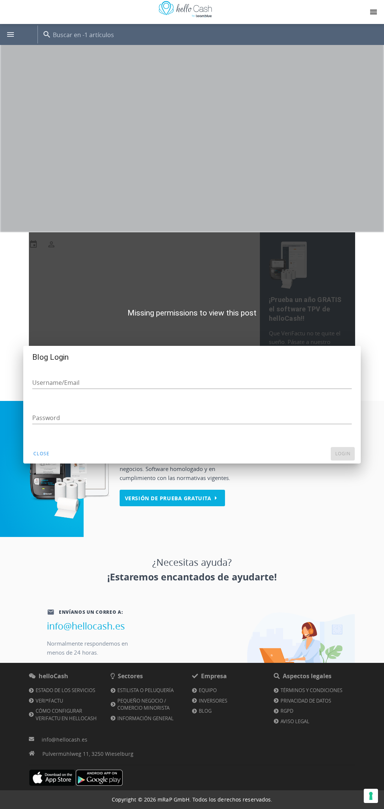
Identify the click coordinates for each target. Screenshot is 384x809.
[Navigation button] (373, 12)
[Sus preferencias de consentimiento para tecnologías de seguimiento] (371, 796)
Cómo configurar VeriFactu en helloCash (66, 714)
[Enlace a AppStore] (52, 778)
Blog (205, 710)
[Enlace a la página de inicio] (185, 17)
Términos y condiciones (311, 690)
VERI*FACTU (49, 700)
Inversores (213, 700)
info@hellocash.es (86, 626)
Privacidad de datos (305, 700)
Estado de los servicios (65, 690)
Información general (145, 718)
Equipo (208, 690)
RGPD (286, 710)
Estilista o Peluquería (145, 690)
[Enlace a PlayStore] (99, 778)
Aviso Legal (294, 721)
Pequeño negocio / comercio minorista (143, 704)
